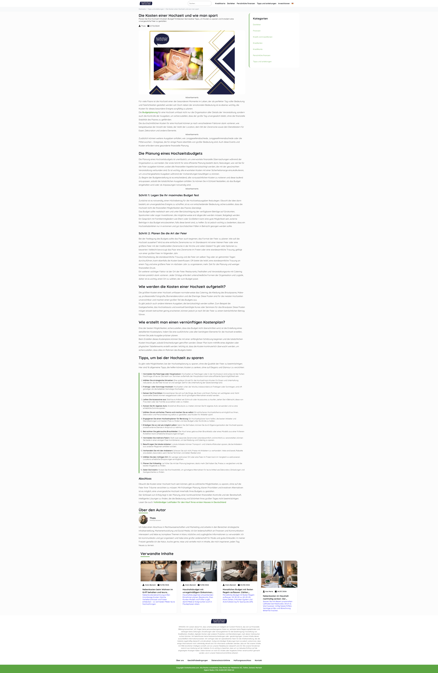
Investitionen (284, 3)
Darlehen (231, 3)
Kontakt (258, 660)
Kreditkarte (220, 3)
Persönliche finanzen (246, 3)
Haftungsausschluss (242, 660)
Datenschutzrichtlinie (220, 660)
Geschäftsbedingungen (198, 660)
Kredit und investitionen (262, 37)
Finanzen (257, 31)
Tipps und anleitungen (266, 3)
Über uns (180, 660)
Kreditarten (257, 43)
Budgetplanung (150, 112)
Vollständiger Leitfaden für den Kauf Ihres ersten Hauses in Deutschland (190, 502)
